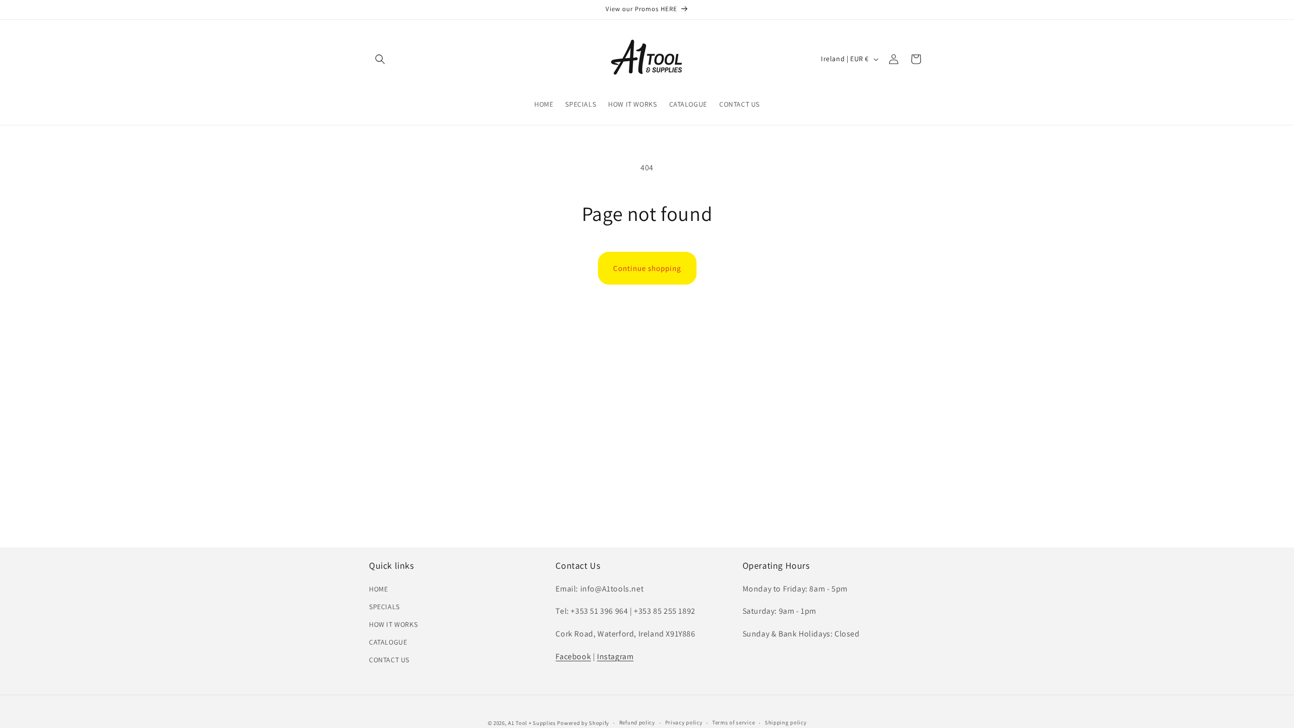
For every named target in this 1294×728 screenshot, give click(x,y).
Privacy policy (684, 722)
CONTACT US (389, 659)
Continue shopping (647, 268)
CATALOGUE (388, 642)
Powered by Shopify (583, 722)
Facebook (573, 656)
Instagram (615, 656)
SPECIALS (384, 606)
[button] (380, 59)
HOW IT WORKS (393, 624)
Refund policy (637, 722)
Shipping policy (786, 722)
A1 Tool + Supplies (532, 722)
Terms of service (733, 722)
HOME (378, 589)
